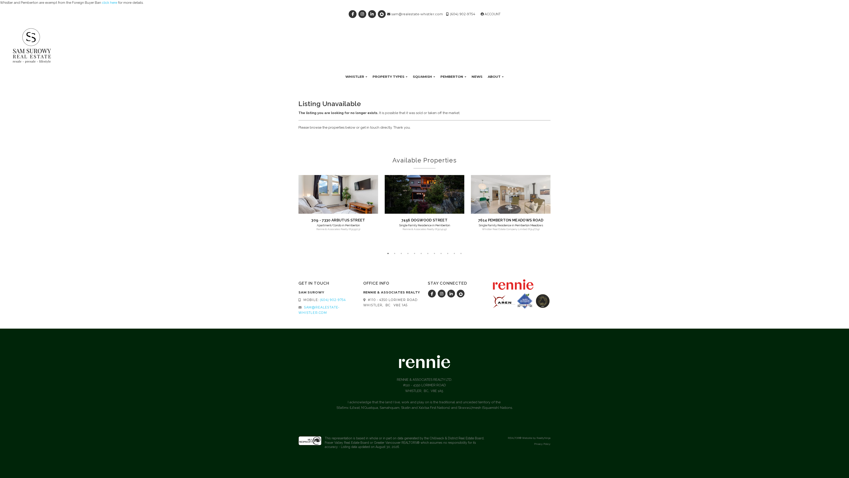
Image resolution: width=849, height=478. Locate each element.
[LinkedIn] (373, 14)
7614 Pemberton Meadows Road (510, 220)
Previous (292, 212)
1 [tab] (388, 253)
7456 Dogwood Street (424, 220)
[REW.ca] (382, 14)
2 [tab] (394, 253)
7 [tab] (428, 253)
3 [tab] (401, 253)
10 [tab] (448, 253)
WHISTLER (355, 76)
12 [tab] (461, 253)
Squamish (423, 76)
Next (557, 212)
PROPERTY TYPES (389, 76)
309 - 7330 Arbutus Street (338, 220)
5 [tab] (414, 253)
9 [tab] (441, 253)
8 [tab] (434, 253)
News (477, 76)
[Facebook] (353, 14)
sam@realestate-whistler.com (416, 14)
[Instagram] (363, 14)
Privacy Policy (542, 444)
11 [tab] (454, 253)
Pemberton (452, 76)
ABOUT (494, 76)
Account (492, 14)
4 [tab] (408, 253)
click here (109, 3)
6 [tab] (421, 253)
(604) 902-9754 (462, 14)
